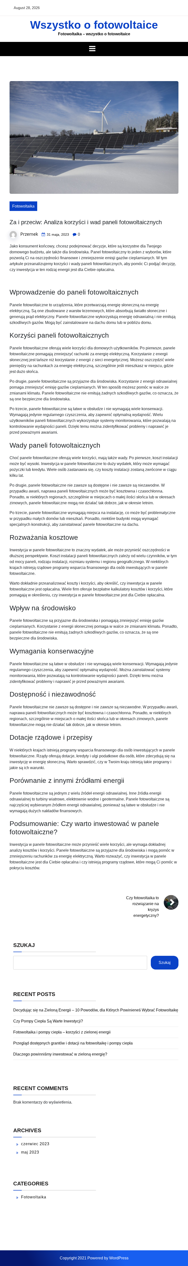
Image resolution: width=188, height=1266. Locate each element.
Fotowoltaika (23, 206)
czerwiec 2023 (35, 1144)
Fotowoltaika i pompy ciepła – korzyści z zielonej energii (62, 1032)
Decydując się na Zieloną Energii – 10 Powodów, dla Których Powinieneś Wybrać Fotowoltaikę (95, 1010)
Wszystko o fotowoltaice (94, 25)
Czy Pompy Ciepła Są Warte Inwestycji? (48, 1021)
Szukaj (24, 945)
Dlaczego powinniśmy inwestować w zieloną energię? (60, 1054)
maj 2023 (30, 1152)
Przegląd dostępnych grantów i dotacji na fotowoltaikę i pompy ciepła (73, 1043)
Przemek (29, 234)
